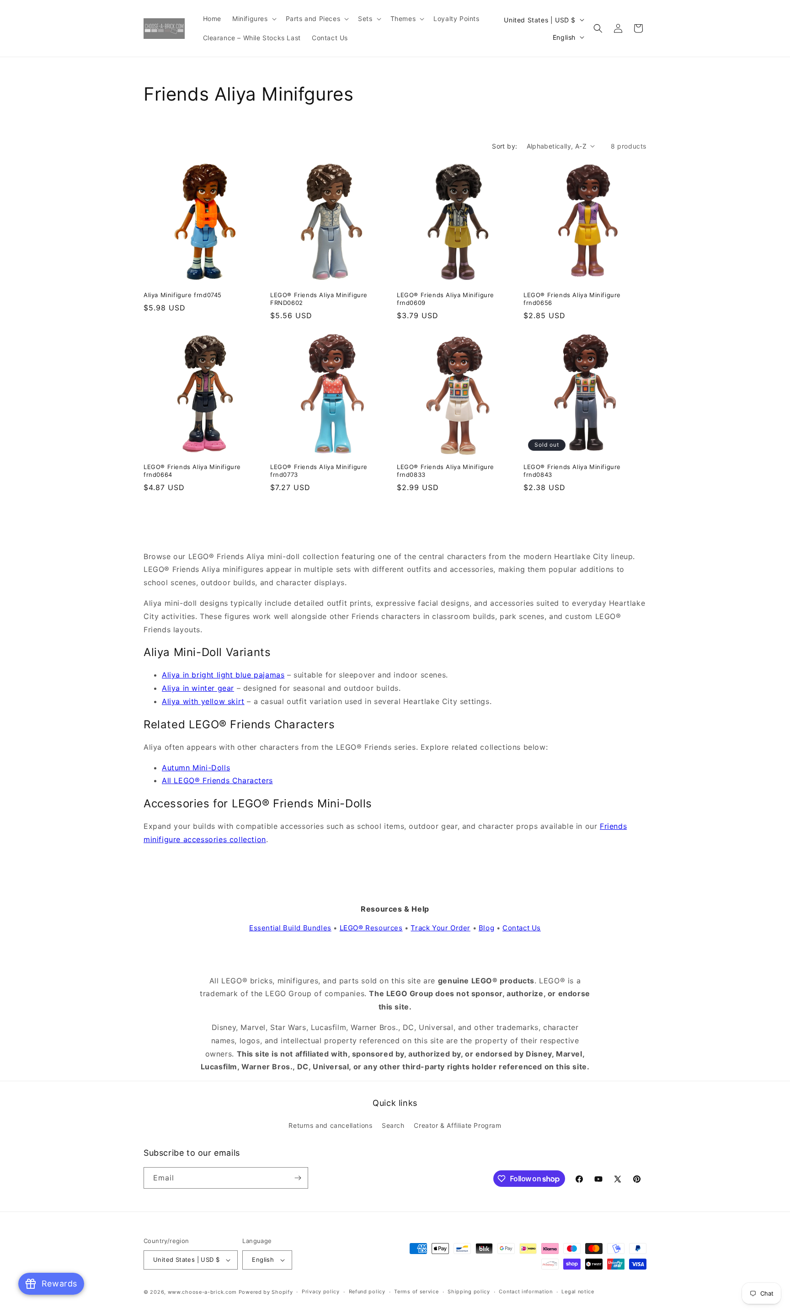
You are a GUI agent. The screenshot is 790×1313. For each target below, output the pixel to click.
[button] (253, 18)
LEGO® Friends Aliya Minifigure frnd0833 (445, 470)
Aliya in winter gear (198, 688)
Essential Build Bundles (290, 927)
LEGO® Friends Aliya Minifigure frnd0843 (572, 470)
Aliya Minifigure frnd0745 (183, 295)
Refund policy (367, 1291)
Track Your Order (440, 927)
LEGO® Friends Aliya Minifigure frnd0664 (192, 470)
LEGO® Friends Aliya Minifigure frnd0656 (572, 298)
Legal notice (577, 1291)
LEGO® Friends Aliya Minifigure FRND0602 (319, 298)
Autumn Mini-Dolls (196, 767)
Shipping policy (469, 1291)
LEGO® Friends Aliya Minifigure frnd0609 (445, 298)
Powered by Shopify (266, 1292)
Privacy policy (321, 1291)
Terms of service (416, 1291)
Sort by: (504, 146)
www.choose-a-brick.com (202, 1292)
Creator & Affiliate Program (457, 1126)
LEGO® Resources (371, 927)
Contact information (525, 1291)
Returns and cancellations (330, 1126)
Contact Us (521, 927)
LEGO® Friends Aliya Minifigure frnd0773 (319, 470)
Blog (486, 927)
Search (393, 1126)
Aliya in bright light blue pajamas (223, 674)
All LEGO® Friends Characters (217, 780)
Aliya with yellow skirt (203, 701)
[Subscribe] (298, 1178)
